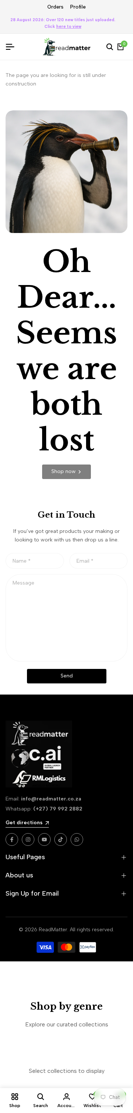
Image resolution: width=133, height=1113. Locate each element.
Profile (78, 7)
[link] (66, 472)
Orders (55, 7)
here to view (68, 26)
